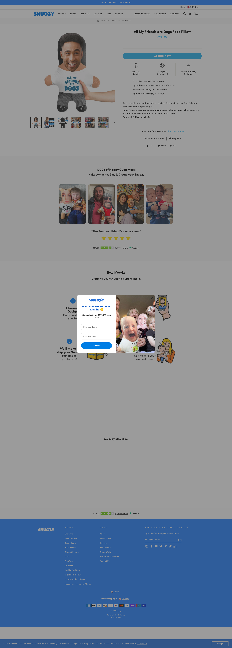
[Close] (152, 298)
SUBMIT (96, 345)
